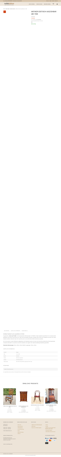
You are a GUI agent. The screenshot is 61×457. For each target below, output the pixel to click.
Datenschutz (33, 426)
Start (4, 8)
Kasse (19, 430)
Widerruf (19, 433)
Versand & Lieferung (21, 429)
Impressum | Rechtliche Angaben (36, 427)
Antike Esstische (12, 8)
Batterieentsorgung (20, 432)
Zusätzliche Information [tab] (15, 330)
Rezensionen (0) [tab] (25, 330)
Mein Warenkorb (20, 426)
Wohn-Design (39, 4)
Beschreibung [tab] (6, 330)
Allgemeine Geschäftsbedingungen (37, 424)
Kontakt (47, 426)
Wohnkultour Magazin (49, 430)
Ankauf (47, 424)
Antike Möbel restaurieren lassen (50, 431)
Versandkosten (39, 19)
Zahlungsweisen (20, 427)
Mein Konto (19, 424)
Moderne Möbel (47, 4)
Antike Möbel (32, 4)
